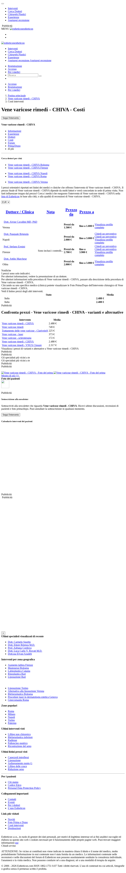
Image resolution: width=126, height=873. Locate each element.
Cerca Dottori (15, 11)
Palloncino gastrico (18, 743)
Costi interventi (16, 825)
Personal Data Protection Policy (24, 788)
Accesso (12, 69)
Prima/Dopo (14, 145)
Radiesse (12, 740)
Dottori (11, 137)
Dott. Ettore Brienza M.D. (21, 644)
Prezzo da (71, 212)
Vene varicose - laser (12, 334)
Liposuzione (14, 760)
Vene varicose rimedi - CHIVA (24, 98)
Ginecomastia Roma (18, 700)
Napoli (11, 717)
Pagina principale (17, 95)
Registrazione (15, 66)
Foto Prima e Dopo (18, 822)
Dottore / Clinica (20, 212)
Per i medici (14, 72)
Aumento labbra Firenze (20, 665)
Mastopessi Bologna (18, 668)
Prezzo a (86, 212)
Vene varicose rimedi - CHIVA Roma (27, 176)
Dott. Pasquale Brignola (16, 234)
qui (16, 842)
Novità (11, 819)
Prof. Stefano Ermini (14, 246)
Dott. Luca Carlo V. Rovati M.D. (25, 650)
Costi (10, 139)
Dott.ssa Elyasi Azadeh (20, 653)
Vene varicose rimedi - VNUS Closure (22, 345)
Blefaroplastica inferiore (20, 737)
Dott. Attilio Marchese (15, 258)
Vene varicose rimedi (12, 327)
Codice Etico (14, 785)
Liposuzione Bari (17, 676)
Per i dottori (14, 805)
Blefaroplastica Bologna (20, 694)
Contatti (12, 799)
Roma (11, 711)
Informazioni (14, 131)
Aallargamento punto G (20, 763)
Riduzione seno (16, 769)
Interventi (13, 8)
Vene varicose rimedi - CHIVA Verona (28, 182)
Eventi (11, 802)
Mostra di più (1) (10, 375)
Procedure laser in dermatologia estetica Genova (33, 697)
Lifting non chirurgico (19, 734)
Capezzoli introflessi (18, 757)
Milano (11, 714)
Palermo (12, 723)
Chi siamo (13, 782)
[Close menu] (2, 3)
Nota (51, 212)
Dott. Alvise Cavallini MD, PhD (20, 221)
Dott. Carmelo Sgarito (19, 642)
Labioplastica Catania (19, 671)
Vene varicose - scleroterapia (16, 338)
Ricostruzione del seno (19, 746)
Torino (11, 720)
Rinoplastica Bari (17, 674)
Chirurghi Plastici (17, 14)
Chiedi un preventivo (105, 233)
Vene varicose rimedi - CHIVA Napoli (27, 173)
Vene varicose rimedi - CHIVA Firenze (28, 167)
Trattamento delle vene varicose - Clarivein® (25, 330)
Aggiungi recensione (18, 20)
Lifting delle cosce (17, 766)
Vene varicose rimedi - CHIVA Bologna (28, 164)
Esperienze (13, 17)
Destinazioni (14, 828)
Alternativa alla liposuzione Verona (26, 691)
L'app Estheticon (16, 808)
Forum (11, 142)
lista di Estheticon (10, 196)
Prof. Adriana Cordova (20, 647)
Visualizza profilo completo (104, 226)
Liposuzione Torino (18, 688)
